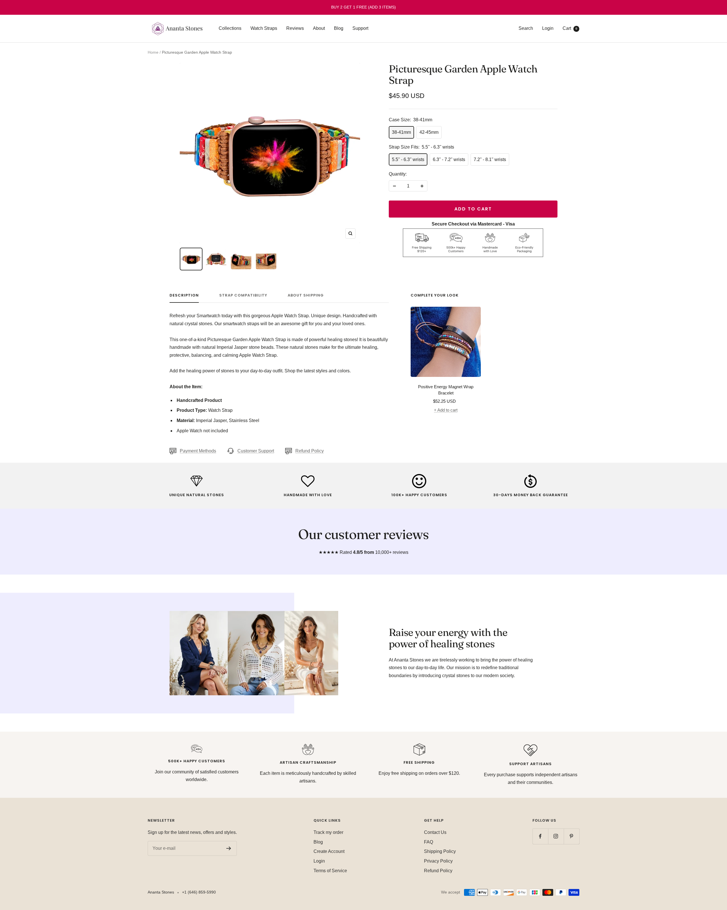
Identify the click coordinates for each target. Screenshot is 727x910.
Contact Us (435, 832)
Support (360, 28)
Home (153, 52)
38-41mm (401, 132)
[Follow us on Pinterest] (571, 836)
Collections (230, 28)
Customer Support (255, 450)
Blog (338, 28)
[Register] (228, 848)
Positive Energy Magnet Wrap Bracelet (445, 390)
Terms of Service (330, 870)
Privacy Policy (438, 861)
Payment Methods (198, 450)
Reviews (295, 28)
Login (547, 28)
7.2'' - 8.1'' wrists (490, 159)
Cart (570, 28)
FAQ (428, 842)
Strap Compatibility (243, 295)
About (319, 28)
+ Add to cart (445, 410)
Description (184, 295)
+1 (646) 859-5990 (199, 892)
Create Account (329, 851)
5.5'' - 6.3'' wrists (408, 159)
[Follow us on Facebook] (540, 836)
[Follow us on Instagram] (556, 836)
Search (526, 28)
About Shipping (306, 295)
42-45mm (428, 132)
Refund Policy (309, 450)
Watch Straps (263, 28)
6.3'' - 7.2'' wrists (449, 159)
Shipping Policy (440, 851)
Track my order (328, 832)
